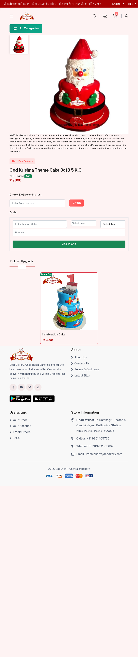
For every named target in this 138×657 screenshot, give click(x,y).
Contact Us (81, 363)
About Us (80, 357)
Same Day (46, 274)
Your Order (20, 420)
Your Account (22, 426)
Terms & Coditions (86, 369)
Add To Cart (69, 244)
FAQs (16, 438)
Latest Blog (82, 375)
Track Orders (22, 432)
